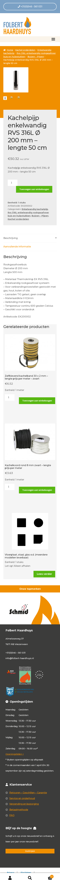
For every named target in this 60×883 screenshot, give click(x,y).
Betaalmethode (18, 809)
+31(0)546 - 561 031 (31, 6)
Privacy (10, 872)
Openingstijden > (15, 754)
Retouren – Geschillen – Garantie (28, 792)
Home (10, 50)
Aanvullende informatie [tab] (17, 246)
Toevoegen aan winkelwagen (34, 189)
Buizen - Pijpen (36, 56)
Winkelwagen (46, 875)
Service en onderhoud (22, 798)
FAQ (11, 815)
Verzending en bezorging (24, 804)
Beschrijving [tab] (10, 238)
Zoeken (30, 878)
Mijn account (10, 878)
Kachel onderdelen (25, 50)
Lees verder (44, 574)
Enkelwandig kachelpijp (35, 209)
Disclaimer (26, 872)
